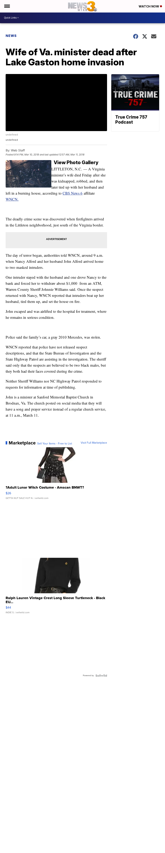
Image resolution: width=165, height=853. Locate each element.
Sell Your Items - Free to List (54, 443)
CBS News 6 (72, 193)
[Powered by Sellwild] (101, 675)
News (11, 36)
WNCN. (12, 199)
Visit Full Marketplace (94, 442)
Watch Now (149, 6)
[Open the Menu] (6, 6)
